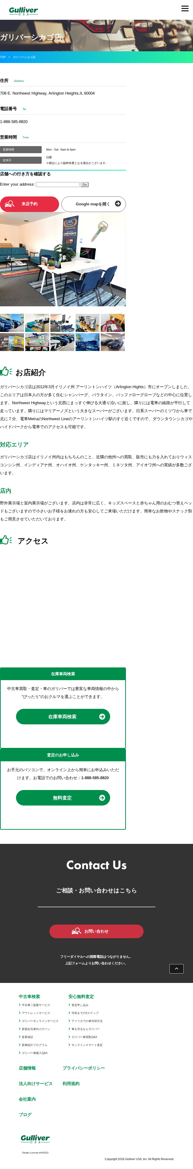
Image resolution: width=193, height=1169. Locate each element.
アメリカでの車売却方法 (87, 1021)
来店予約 (30, 204)
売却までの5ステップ (85, 1013)
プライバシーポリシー (84, 1068)
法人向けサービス (36, 1083)
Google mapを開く (93, 204)
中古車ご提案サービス (36, 1005)
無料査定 (62, 797)
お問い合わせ (96, 931)
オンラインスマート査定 (87, 1045)
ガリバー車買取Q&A (84, 1037)
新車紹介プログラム (34, 1045)
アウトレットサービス (36, 1013)
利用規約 (71, 1083)
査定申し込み (80, 1005)
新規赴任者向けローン (36, 1029)
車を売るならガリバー (86, 1029)
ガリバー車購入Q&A (35, 1053)
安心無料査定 (81, 996)
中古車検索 (29, 996)
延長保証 (27, 1037)
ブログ (25, 1114)
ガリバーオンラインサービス (40, 1021)
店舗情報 (27, 1068)
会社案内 (27, 1099)
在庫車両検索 (62, 716)
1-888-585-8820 (95, 778)
